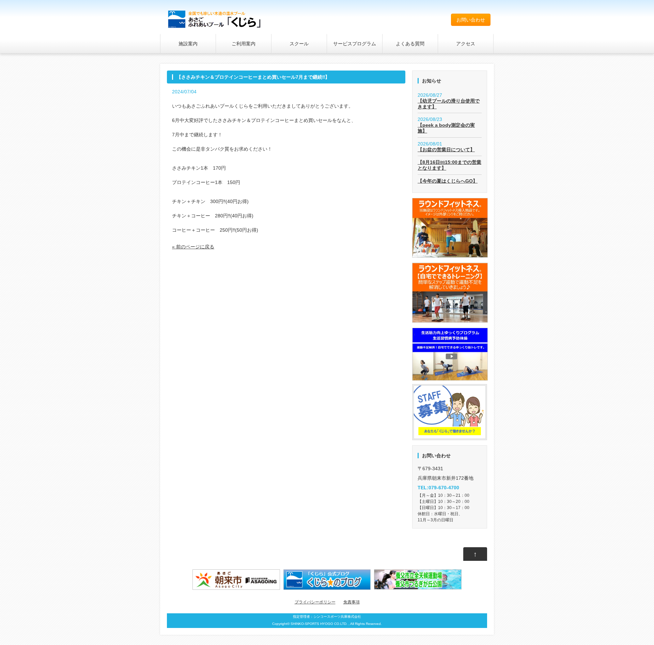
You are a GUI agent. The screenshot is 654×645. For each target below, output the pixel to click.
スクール (299, 43)
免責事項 (351, 602)
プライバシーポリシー (315, 602)
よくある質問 (410, 43)
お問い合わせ (470, 19)
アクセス (465, 43)
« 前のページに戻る (193, 246)
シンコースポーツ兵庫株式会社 (337, 616)
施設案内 (188, 43)
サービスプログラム (354, 43)
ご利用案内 (243, 43)
